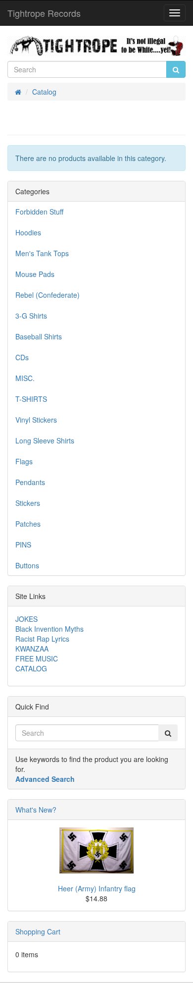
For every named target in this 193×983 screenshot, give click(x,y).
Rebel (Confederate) (47, 295)
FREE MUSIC (36, 658)
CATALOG (31, 668)
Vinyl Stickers (36, 420)
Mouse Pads (34, 274)
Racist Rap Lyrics (42, 639)
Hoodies (28, 232)
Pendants (30, 482)
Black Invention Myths (49, 629)
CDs (22, 357)
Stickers (27, 503)
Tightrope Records (44, 12)
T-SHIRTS (31, 399)
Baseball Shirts (38, 336)
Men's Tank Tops (42, 253)
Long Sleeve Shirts (44, 440)
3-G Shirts (31, 316)
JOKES (26, 619)
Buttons (27, 565)
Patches (28, 524)
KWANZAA (31, 649)
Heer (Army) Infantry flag (97, 888)
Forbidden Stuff (39, 212)
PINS (23, 544)
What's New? (35, 810)
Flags (24, 461)
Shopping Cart (37, 931)
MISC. (25, 378)
